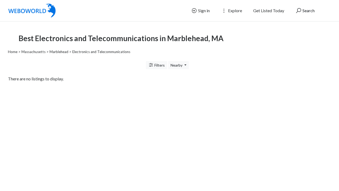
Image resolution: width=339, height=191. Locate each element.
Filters (159, 65)
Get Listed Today (268, 10)
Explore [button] (234, 10)
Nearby (177, 65)
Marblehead (59, 52)
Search (308, 10)
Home (12, 52)
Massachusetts (33, 52)
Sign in (203, 10)
